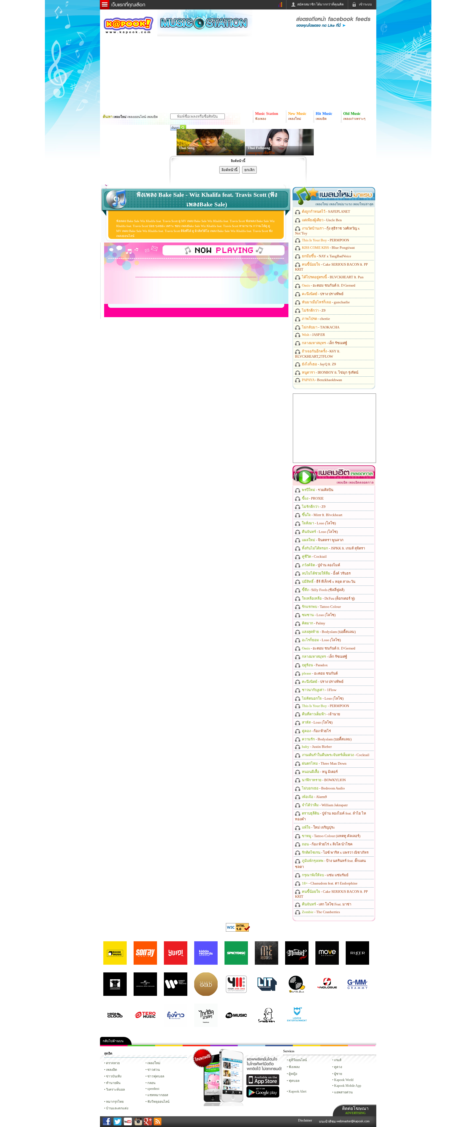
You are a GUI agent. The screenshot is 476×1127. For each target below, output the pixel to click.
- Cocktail (314, 556)
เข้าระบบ (365, 4)
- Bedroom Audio (323, 788)
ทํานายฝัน (113, 1083)
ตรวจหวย (113, 1063)
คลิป (114, 1045)
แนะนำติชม (328, 1121)
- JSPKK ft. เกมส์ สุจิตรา (333, 548)
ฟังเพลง (294, 1067)
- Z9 (313, 310)
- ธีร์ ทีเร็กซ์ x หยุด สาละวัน (328, 581)
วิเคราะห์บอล (115, 1089)
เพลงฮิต (111, 1070)
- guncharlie (325, 302)
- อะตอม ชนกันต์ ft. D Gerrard (328, 285)
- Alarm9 (314, 797)
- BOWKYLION (323, 780)
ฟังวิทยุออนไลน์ (158, 1102)
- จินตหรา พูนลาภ (322, 540)
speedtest (153, 1089)
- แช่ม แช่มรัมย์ (324, 875)
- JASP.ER (313, 335)
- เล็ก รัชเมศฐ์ (324, 343)
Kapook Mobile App (347, 1086)
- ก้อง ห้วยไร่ (316, 731)
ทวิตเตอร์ (224, 1045)
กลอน (279, 1045)
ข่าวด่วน (153, 1070)
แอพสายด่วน (343, 1092)
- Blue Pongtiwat (328, 248)
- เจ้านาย (320, 714)
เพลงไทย (185, 153)
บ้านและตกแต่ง (117, 1108)
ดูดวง (338, 1067)
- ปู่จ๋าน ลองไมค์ (320, 565)
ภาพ (141, 1045)
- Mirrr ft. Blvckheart (321, 515)
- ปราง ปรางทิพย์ (322, 294)
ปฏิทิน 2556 (169, 1045)
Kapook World (343, 1080)
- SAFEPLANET (325, 211)
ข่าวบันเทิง (113, 1076)
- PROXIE (312, 498)
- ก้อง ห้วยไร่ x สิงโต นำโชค (327, 844)
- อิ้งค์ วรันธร (326, 573)
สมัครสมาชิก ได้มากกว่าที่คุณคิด (320, 4)
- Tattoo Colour (321, 607)
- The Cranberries (320, 912)
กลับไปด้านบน (113, 1041)
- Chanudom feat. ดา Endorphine (329, 883)
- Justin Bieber (316, 747)
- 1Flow (318, 690)
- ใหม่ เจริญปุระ (318, 827)
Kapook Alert (297, 1091)
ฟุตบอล (294, 1081)
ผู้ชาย (338, 1074)
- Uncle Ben (321, 220)
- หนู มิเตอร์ (319, 772)
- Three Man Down (324, 763)
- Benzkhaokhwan (321, 380)
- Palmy (313, 623)
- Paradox (314, 665)
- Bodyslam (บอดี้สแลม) (328, 632)
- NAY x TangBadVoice (326, 256)
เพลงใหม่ (153, 1063)
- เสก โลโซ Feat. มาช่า (326, 904)
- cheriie (315, 319)
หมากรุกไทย (334, 1045)
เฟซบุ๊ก (196, 1045)
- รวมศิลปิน (317, 490)
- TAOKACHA (320, 327)
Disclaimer (305, 1120)
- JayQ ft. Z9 (318, 364)
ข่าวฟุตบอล (155, 1076)
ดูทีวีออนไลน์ (298, 1060)
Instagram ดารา (251, 1045)
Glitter (361, 1045)
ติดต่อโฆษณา (355, 1110)
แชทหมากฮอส (306, 1045)
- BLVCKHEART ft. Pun (332, 277)
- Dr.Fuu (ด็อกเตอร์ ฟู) (328, 598)
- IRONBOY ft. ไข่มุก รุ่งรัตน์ (329, 372)
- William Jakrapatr (324, 805)
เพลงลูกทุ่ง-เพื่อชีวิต (261, 153)
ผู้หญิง (293, 1074)
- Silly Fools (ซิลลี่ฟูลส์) (322, 590)
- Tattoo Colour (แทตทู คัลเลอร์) (330, 836)
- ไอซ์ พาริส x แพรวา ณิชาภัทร (335, 852)
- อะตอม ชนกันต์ (319, 673)
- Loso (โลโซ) (318, 523)
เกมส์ (337, 1060)
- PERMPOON (325, 240)
